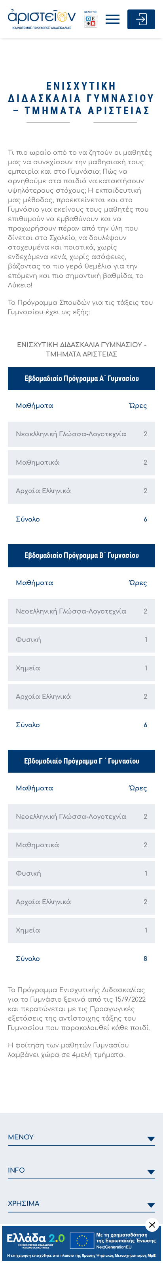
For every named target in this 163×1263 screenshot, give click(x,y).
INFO (16, 1170)
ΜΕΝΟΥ (21, 1137)
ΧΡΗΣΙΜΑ (23, 1203)
